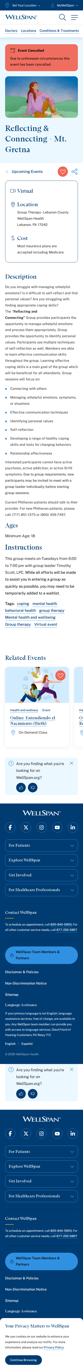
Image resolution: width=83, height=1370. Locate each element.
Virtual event (45, 624)
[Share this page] (74, 171)
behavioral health (20, 610)
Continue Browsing (23, 1360)
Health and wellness (24, 710)
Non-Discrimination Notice (26, 983)
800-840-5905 (61, 924)
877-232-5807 (66, 929)
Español (27, 1043)
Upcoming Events (27, 171)
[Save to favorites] (63, 171)
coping (23, 603)
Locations (28, 31)
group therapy (51, 610)
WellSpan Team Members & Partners (38, 955)
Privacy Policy (54, 1347)
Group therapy (18, 624)
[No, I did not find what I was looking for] (32, 787)
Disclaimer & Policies (22, 972)
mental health (45, 603)
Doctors (11, 31)
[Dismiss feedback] (71, 763)
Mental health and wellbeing (30, 617)
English (10, 1043)
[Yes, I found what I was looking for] (21, 787)
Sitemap (12, 995)
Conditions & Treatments (59, 31)
